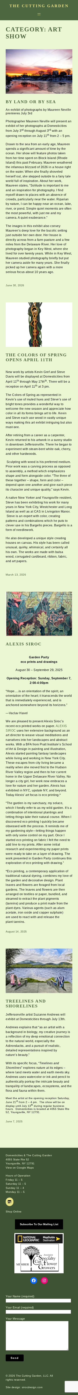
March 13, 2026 (16, 574)
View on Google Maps (20, 1167)
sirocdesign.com (32, 1387)
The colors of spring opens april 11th (36, 357)
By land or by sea (31, 101)
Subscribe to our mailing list (39, 1224)
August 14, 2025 (16, 931)
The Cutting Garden (39, 6)
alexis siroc (24, 644)
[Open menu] (39, 14)
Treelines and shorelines (26, 1003)
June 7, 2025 (14, 1121)
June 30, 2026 (15, 285)
